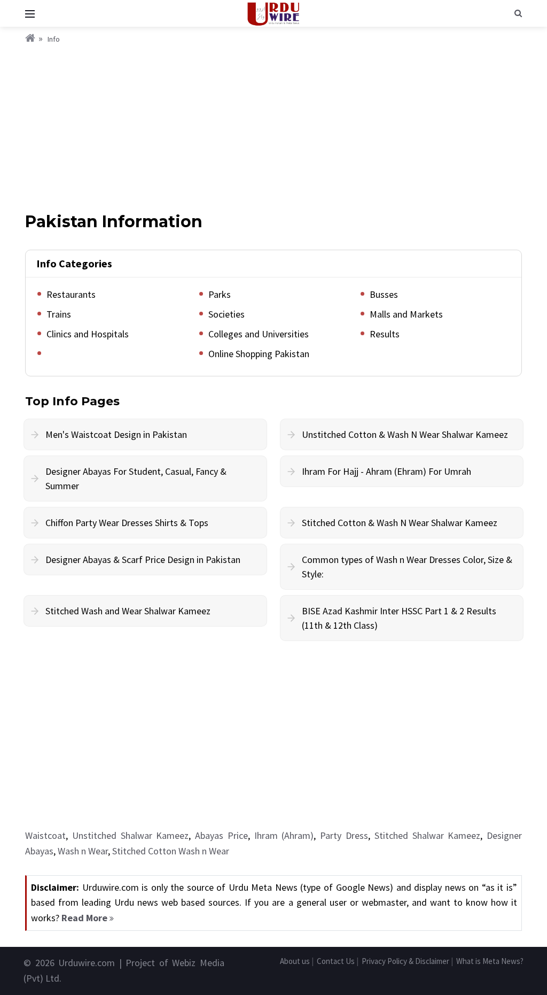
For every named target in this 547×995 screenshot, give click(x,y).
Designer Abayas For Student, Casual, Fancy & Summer (135, 478)
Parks (219, 294)
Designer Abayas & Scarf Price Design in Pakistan (142, 559)
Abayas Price (221, 835)
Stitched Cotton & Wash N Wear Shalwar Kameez (399, 522)
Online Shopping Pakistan (258, 354)
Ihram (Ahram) (284, 835)
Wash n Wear (83, 851)
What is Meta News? (489, 961)
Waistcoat (45, 835)
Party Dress (344, 835)
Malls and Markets (406, 314)
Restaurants (71, 294)
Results (385, 334)
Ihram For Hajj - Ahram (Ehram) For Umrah (386, 471)
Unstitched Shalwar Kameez (130, 835)
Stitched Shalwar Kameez (427, 835)
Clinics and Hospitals (87, 334)
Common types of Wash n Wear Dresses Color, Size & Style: (407, 566)
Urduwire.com (86, 963)
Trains (58, 314)
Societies (226, 314)
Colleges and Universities (258, 334)
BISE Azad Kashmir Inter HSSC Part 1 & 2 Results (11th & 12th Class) (399, 618)
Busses (384, 294)
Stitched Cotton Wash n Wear (170, 851)
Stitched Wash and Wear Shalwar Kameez (127, 611)
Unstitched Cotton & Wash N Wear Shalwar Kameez (405, 434)
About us (295, 961)
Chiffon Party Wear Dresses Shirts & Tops (126, 522)
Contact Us (336, 961)
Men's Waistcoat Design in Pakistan (116, 434)
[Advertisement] (273, 125)
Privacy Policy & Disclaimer (405, 961)
